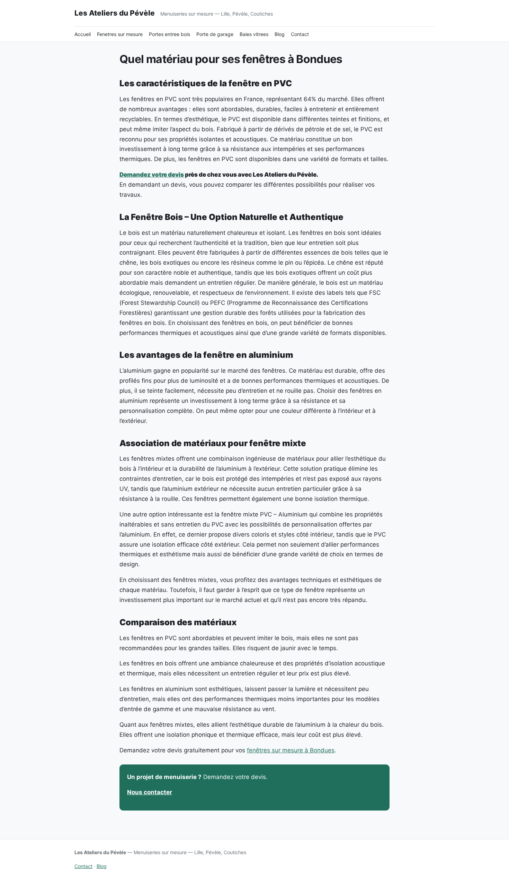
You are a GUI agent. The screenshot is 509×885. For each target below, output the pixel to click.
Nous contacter (149, 792)
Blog (280, 34)
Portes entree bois (169, 34)
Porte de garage (214, 34)
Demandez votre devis (151, 174)
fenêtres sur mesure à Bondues (290, 750)
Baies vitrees (254, 34)
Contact (300, 34)
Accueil (82, 34)
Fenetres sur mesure (120, 34)
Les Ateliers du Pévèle (114, 13)
